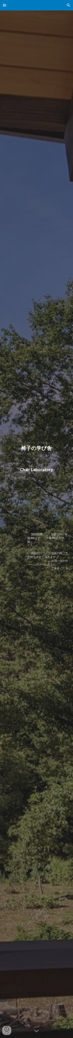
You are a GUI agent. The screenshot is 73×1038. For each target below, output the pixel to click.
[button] (4, 5)
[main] (36, 519)
